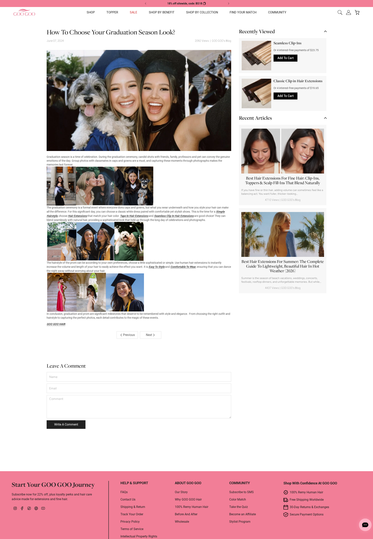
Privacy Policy (130, 521)
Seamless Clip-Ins (288, 43)
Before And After (186, 514)
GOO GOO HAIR (56, 324)
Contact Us (127, 499)
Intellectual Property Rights (138, 536)
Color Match (237, 499)
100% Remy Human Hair (191, 507)
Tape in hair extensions (134, 215)
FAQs (124, 492)
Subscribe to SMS (241, 492)
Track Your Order (131, 514)
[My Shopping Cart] (357, 12)
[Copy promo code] (204, 3)
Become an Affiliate (242, 514)
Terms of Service (131, 529)
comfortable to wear (183, 266)
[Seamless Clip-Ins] (256, 55)
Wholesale (182, 521)
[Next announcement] (228, 3)
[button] (91, 12)
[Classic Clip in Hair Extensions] (256, 93)
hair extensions (77, 215)
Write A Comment (66, 424)
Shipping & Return (132, 507)
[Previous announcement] (146, 3)
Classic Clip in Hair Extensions (298, 81)
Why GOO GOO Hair (188, 499)
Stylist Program (239, 521)
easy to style (157, 266)
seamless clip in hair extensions (174, 215)
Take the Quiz (238, 507)
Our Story (181, 492)
